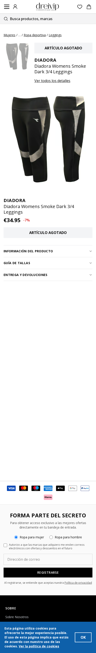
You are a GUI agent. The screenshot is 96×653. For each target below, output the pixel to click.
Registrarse (48, 572)
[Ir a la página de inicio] (48, 6)
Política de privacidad (78, 583)
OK (83, 637)
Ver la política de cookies (39, 646)
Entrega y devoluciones (26, 275)
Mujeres (9, 35)
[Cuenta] (15, 6)
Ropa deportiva (35, 35)
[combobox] (48, 19)
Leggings (55, 35)
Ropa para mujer (32, 537)
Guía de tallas (17, 263)
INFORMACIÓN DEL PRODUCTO (28, 251)
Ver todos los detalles (52, 80)
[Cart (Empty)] (88, 6)
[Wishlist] (79, 6)
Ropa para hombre (68, 537)
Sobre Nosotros (17, 617)
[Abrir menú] (7, 6)
